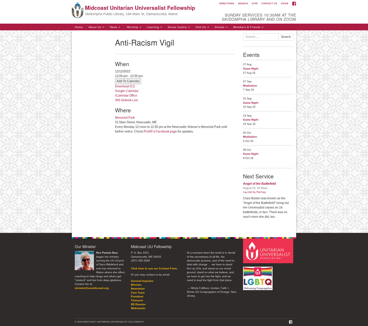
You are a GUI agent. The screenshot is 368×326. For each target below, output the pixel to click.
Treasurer (137, 300)
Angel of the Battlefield (259, 183)
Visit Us (201, 26)
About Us (95, 26)
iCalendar (121, 95)
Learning (153, 26)
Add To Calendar (128, 81)
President (137, 296)
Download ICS (125, 86)
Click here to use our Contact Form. (154, 268)
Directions (226, 3)
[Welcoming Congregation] (258, 276)
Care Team (138, 292)
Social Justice (178, 26)
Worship (132, 26)
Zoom (284, 3)
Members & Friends (247, 26)
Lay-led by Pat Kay (254, 192)
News (114, 26)
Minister (136, 284)
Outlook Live (129, 100)
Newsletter (138, 288)
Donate (220, 26)
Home (79, 26)
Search (243, 3)
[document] (184, 131)
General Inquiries (142, 281)
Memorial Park (125, 117)
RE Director (138, 304)
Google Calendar (126, 91)
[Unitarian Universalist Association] (268, 250)
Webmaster (138, 308)
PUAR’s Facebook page (160, 131)
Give (255, 3)
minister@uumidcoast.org (92, 288)
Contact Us (269, 3)
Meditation (250, 85)
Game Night (250, 68)
